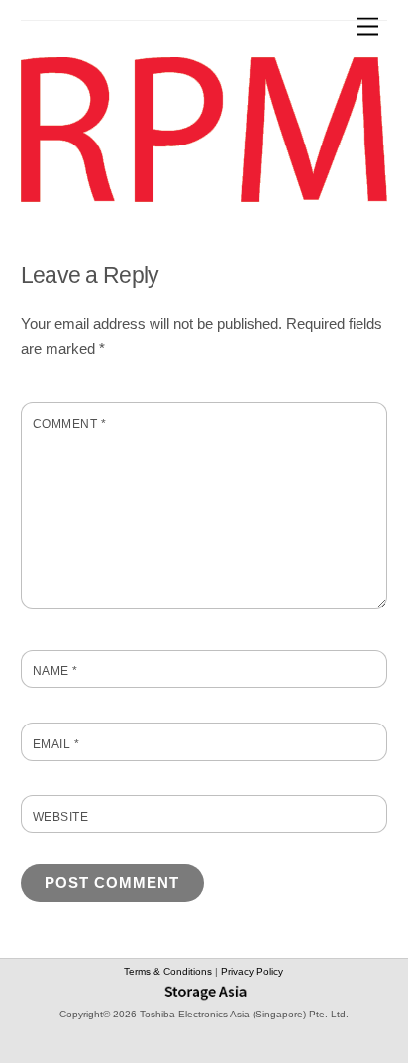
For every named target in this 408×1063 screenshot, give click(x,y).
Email (56, 744)
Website (60, 816)
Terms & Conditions (169, 971)
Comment (69, 424)
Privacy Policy (252, 971)
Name (55, 671)
